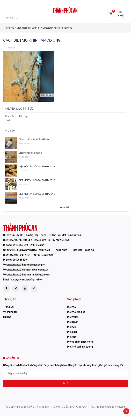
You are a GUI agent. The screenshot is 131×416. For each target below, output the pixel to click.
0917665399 (20, 259)
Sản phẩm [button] (74, 299)
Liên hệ (7, 317)
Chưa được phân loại (16, 116)
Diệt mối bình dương (28, 27)
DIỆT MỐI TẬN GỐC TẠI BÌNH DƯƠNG (37, 166)
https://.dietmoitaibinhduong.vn (30, 269)
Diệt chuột (72, 321)
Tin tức (9, 120)
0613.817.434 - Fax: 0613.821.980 (34, 255)
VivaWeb (120, 406)
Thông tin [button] (9, 299)
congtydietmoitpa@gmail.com (27, 279)
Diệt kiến (71, 336)
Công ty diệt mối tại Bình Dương (34, 139)
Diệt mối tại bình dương (30, 153)
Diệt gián (72, 331)
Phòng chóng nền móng (80, 341)
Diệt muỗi (72, 317)
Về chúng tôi (10, 312)
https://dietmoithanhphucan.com (31, 274)
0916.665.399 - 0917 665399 (29, 245)
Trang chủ (8, 27)
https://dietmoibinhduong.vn (29, 264)
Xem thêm (65, 207)
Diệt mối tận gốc (76, 312)
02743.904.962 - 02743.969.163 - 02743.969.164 (42, 240)
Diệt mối (71, 307)
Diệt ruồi (71, 326)
